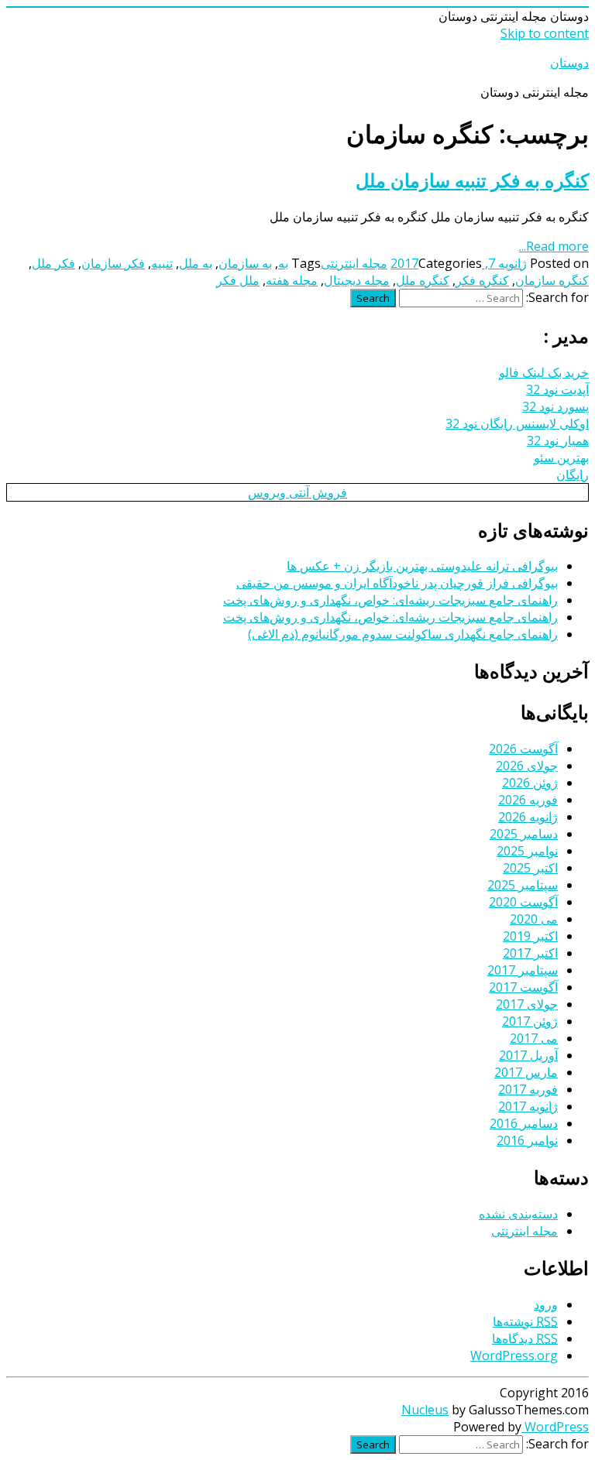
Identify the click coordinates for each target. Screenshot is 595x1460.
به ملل (195, 263)
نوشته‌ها (525, 1321)
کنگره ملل (422, 280)
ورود (546, 1304)
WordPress (555, 1426)
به (283, 263)
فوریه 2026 (528, 799)
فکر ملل (53, 263)
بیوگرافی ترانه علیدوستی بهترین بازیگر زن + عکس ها (422, 565)
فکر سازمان (113, 263)
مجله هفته (292, 280)
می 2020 (534, 918)
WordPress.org (514, 1355)
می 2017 (534, 1038)
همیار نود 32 (558, 440)
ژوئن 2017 (530, 1021)
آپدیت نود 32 (557, 389)
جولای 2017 (527, 1004)
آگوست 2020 (523, 901)
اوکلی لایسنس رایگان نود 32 (517, 423)
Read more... (554, 246)
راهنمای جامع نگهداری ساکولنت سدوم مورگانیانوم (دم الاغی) (403, 634)
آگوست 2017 (523, 987)
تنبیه (162, 263)
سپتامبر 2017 (522, 969)
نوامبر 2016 (527, 1140)
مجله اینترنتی (354, 263)
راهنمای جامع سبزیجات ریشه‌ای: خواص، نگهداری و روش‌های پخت (390, 599)
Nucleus (425, 1409)
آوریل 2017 (528, 1055)
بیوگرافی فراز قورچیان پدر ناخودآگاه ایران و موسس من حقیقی (397, 582)
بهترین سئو (561, 457)
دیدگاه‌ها (525, 1338)
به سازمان (245, 263)
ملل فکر (238, 280)
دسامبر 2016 (524, 1123)
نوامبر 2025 (527, 850)
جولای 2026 (527, 765)
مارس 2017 (526, 1072)
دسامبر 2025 (524, 833)
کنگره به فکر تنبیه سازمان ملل (472, 180)
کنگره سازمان (552, 280)
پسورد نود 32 (555, 406)
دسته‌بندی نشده (518, 1213)
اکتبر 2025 (530, 867)
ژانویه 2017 (528, 1106)
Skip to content (544, 33)
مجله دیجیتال (357, 280)
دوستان (569, 62)
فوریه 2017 (528, 1089)
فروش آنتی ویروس (297, 492)
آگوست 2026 (523, 748)
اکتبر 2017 (530, 952)
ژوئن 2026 (530, 782)
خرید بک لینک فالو (544, 372)
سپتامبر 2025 (522, 884)
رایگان (572, 474)
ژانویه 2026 (528, 816)
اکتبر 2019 (530, 935)
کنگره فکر (482, 280)
